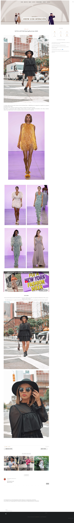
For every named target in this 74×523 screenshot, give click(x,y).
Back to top (70, 518)
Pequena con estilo (11, 478)
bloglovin (67, 36)
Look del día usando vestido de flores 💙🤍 (58, 49)
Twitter (61, 36)
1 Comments (47, 446)
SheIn (13, 299)
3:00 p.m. (8, 479)
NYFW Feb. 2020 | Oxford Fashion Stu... (9, 469)
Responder (47, 483)
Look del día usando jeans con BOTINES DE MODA (59, 45)
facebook (54, 36)
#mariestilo (26, 29)
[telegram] (6, 446)
